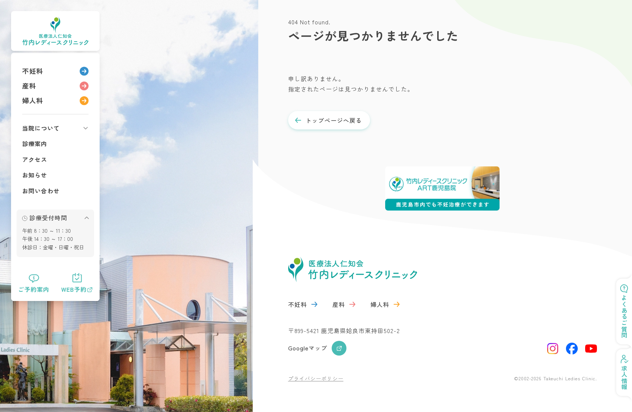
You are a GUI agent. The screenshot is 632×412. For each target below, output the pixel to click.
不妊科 (32, 71)
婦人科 (32, 100)
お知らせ (34, 174)
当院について (41, 128)
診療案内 (34, 143)
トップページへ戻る (333, 120)
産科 (29, 85)
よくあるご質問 (624, 317)
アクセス (34, 159)
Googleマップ (307, 347)
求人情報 (624, 377)
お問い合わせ (41, 190)
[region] (55, 177)
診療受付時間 (48, 218)
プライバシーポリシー (315, 378)
